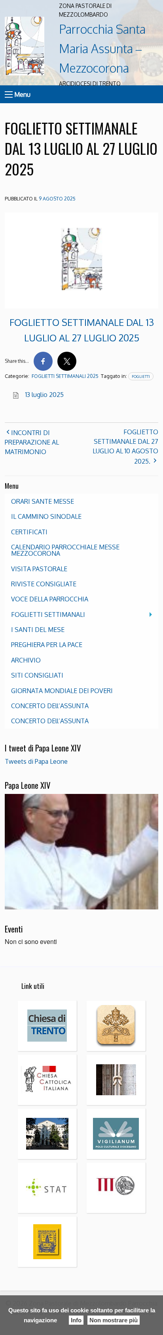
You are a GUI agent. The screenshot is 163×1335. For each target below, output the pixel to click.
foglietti (141, 376)
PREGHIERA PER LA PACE (46, 645)
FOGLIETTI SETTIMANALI (48, 614)
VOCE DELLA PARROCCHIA (49, 599)
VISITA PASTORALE (39, 569)
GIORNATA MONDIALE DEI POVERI (62, 691)
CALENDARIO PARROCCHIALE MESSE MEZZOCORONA (65, 550)
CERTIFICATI (29, 532)
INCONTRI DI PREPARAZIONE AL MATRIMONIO (32, 442)
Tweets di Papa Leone (36, 761)
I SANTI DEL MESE (37, 630)
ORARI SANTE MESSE (42, 501)
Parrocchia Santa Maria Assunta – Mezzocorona (102, 48)
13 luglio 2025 (44, 395)
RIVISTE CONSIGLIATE (43, 584)
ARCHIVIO (26, 660)
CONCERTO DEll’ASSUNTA (50, 706)
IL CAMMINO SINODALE (46, 516)
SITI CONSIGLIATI (37, 675)
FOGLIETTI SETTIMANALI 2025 (65, 376)
